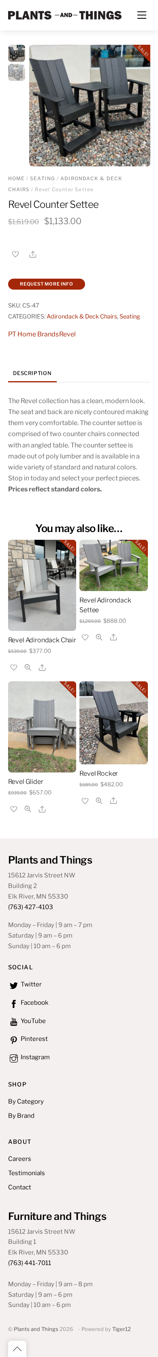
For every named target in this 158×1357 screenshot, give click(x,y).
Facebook (34, 1002)
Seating (42, 178)
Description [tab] (32, 373)
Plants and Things (36, 1329)
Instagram (34, 1057)
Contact (19, 1187)
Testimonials (26, 1173)
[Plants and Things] (65, 14)
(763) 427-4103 (30, 907)
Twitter (30, 984)
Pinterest (33, 1039)
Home (16, 178)
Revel (67, 334)
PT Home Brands (33, 334)
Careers (19, 1159)
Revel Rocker (98, 773)
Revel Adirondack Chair (42, 640)
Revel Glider (25, 781)
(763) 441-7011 (29, 1263)
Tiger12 (121, 1329)
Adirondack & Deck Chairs (82, 316)
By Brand (21, 1115)
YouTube (32, 1021)
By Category (26, 1101)
